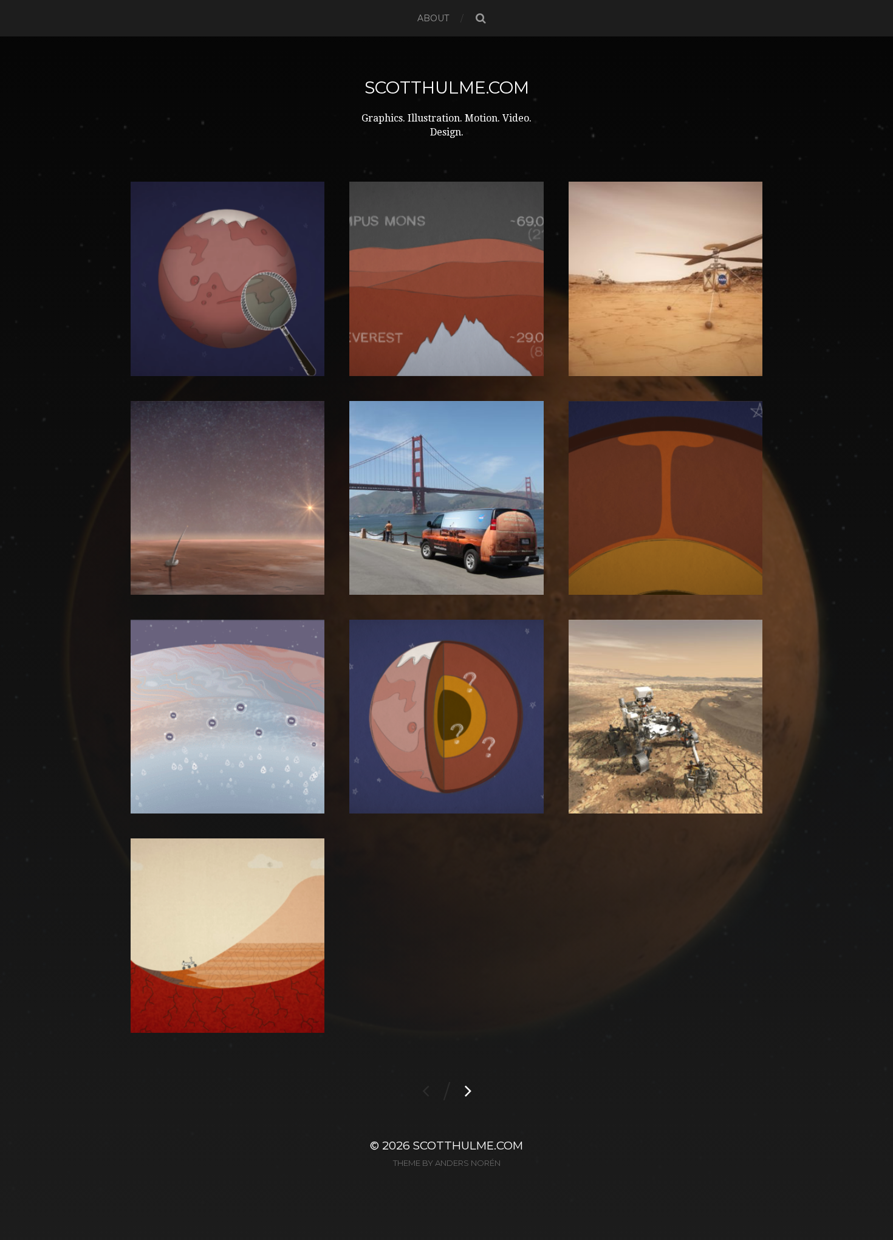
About (433, 18)
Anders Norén (468, 1163)
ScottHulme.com (446, 87)
